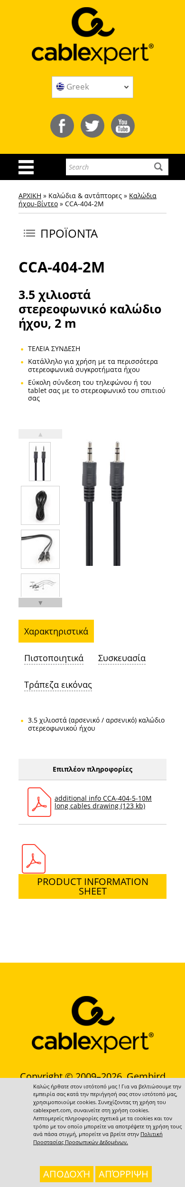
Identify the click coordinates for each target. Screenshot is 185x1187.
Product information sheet (92, 886)
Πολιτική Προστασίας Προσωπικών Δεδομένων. (98, 1138)
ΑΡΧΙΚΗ (29, 195)
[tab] (56, 631)
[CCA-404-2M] (40, 461)
